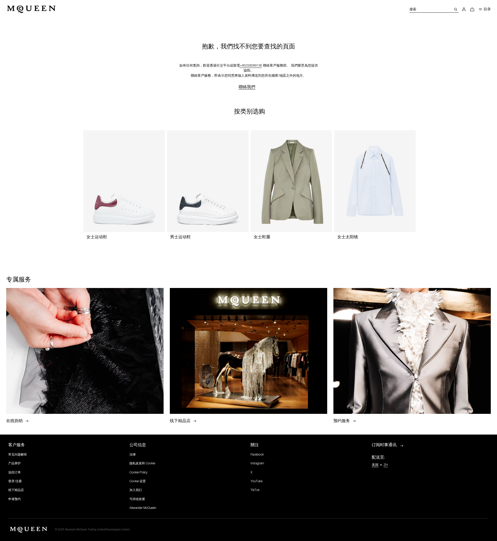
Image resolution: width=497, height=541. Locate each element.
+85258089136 (251, 65)
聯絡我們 (247, 87)
